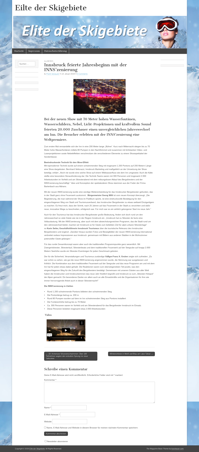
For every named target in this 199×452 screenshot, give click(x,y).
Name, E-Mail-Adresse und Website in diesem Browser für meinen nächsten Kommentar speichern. (92, 428)
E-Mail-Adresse (52, 414)
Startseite (19, 51)
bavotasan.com (177, 449)
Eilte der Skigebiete (51, 7)
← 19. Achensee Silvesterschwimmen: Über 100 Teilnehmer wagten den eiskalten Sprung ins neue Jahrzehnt (67, 356)
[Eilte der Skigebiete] (99, 24)
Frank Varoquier (52, 74)
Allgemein (48, 61)
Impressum (34, 51)
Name (47, 407)
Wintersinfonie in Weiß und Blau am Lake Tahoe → (131, 354)
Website (48, 421)
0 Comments (82, 74)
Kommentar (50, 380)
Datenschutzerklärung (55, 51)
